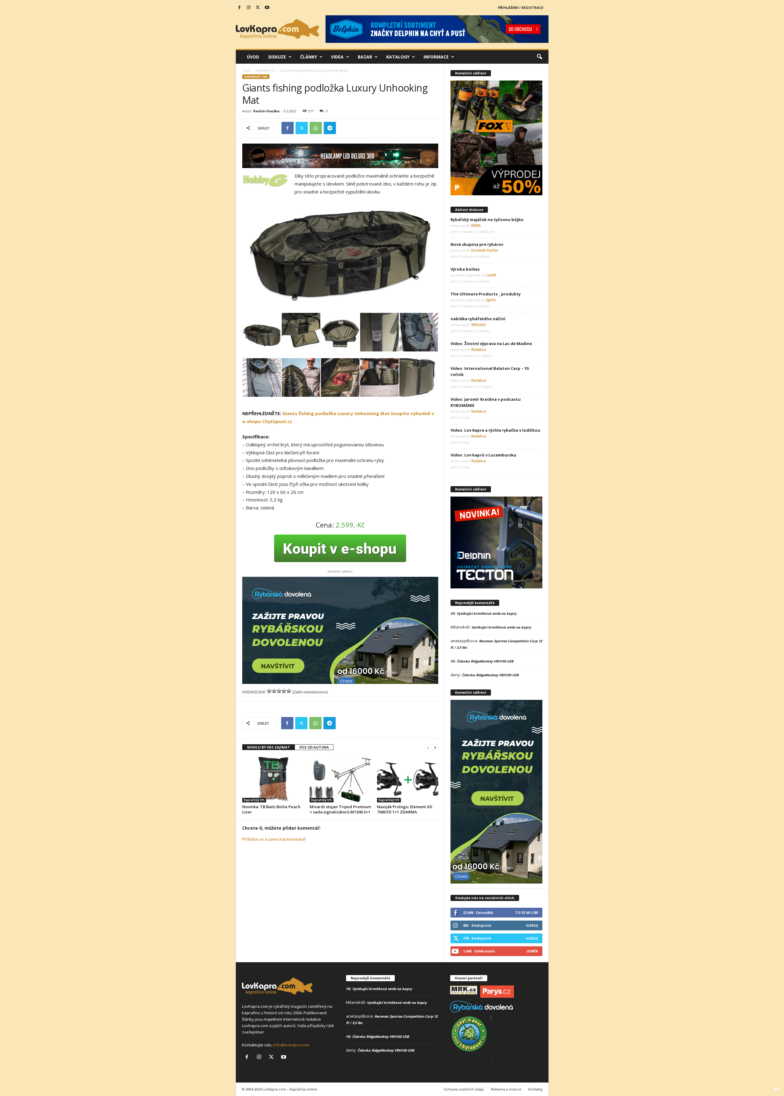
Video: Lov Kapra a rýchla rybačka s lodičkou (495, 430)
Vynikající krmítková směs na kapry (486, 613)
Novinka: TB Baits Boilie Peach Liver (271, 809)
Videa (337, 57)
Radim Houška (266, 111)
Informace (436, 57)
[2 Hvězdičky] (274, 691)
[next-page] (435, 747)
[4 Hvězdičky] (283, 691)
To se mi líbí (526, 912)
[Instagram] (248, 7)
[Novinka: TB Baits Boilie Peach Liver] (272, 779)
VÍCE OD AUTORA (314, 747)
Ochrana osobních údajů (464, 1089)
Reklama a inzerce (506, 1089)
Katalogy (397, 57)
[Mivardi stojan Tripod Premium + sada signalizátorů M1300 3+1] (340, 779)
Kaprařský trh (265, 70)
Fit (452, 613)
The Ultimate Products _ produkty (485, 294)
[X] (258, 7)
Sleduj (532, 925)
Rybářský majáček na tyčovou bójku (486, 219)
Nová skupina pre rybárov (476, 244)
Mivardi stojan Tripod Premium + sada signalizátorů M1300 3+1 (340, 809)
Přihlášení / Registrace (520, 7)
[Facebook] (239, 7)
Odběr (532, 951)
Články (308, 57)
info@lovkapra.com (291, 1045)
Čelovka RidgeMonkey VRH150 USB (485, 661)
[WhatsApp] (316, 128)
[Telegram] (330, 128)
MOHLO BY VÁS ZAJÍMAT (268, 747)
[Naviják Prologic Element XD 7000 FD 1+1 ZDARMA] (407, 779)
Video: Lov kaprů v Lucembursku (483, 455)
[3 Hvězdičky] (279, 691)
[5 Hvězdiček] (288, 691)
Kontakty (535, 1089)
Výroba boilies (465, 269)
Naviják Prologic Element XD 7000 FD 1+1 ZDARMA (404, 809)
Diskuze (277, 57)
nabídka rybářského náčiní (477, 318)
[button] (539, 57)
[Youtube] (267, 7)
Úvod (253, 57)
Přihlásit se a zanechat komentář (274, 839)
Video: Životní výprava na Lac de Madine (491, 343)
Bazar (365, 57)
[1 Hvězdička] (269, 691)
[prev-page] (428, 747)
